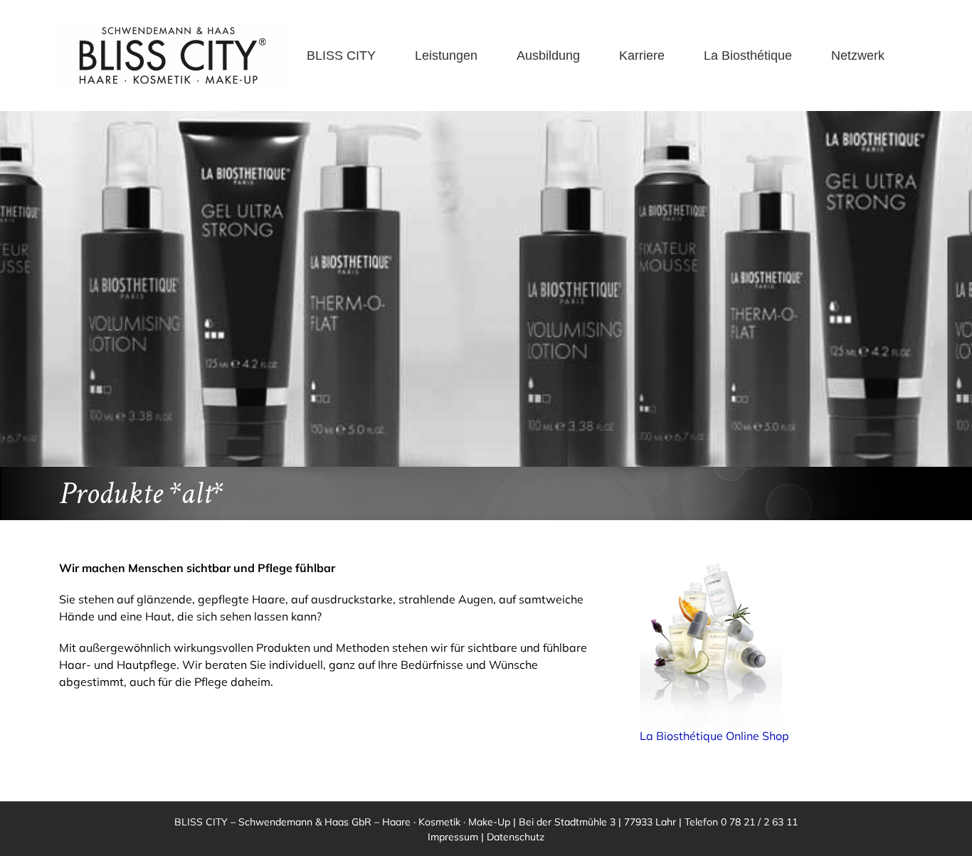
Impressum (453, 836)
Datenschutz (515, 836)
